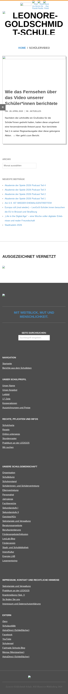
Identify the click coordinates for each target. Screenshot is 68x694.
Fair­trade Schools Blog (13, 647)
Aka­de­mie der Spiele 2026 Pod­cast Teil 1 (25, 198)
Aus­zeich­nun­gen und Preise (16, 407)
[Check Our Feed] (46, 1)
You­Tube (6, 639)
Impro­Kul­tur (8, 552)
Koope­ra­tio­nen (9, 403)
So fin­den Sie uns (11, 599)
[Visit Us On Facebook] (35, 1)
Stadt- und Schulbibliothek (15, 547)
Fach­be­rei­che (9, 503)
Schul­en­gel (7, 643)
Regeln (5, 429)
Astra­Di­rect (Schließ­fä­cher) (15, 630)
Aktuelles (35, 111)
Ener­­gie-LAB (8, 556)
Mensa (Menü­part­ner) (13, 652)
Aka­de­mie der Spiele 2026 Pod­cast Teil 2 (25, 194)
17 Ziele (6, 398)
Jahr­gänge (7, 499)
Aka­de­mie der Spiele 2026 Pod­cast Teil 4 (25, 185)
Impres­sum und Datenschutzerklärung (21, 603)
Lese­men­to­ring (9, 560)
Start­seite (7, 363)
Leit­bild (5, 394)
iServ (4, 621)
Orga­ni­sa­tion (8, 472)
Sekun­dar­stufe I (10, 508)
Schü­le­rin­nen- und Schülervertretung (20, 485)
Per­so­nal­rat (8, 494)
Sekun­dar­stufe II (10, 512)
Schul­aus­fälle (9, 625)
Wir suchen (8, 447)
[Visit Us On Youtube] (40, 1)
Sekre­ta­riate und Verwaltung (16, 521)
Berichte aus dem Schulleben (17, 368)
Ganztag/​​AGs (9, 516)
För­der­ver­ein (8, 543)
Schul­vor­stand (9, 481)
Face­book (7, 634)
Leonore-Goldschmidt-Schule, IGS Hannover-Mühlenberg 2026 (34, 686)
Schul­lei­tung (8, 477)
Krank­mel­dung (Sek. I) (13, 595)
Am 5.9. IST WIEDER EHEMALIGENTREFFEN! (28, 203)
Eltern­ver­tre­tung (10, 490)
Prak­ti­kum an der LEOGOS (15, 443)
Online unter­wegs (11, 434)
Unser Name (8, 385)
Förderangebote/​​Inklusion (15, 534)
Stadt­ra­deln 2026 (13, 225)
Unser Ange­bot (9, 390)
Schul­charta (8, 425)
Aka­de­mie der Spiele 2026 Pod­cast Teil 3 (25, 189)
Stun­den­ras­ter (9, 438)
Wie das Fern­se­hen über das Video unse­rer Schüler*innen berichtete (31, 97)
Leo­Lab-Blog (8, 538)
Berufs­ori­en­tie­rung (11, 530)
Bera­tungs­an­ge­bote (12, 525)
